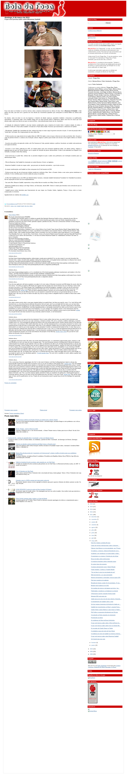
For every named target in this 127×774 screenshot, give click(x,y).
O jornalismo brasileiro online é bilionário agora (103, 561)
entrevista (104, 161)
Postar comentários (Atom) (16, 413)
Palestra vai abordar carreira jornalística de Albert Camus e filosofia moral (36, 444)
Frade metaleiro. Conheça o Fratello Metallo (103, 569)
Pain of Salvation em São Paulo (24, 471)
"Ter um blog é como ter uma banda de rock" (103, 572)
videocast (103, 162)
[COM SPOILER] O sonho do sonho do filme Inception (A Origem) (33, 489)
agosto (93, 527)
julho (92, 530)
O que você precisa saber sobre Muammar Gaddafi (22, 19)
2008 (91, 654)
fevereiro (93, 642)
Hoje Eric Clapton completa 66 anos (100, 543)
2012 (91, 512)
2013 (91, 509)
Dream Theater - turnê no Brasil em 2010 (27, 429)
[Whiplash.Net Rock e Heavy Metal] (89, 245)
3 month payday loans (43, 353)
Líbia (25, 206)
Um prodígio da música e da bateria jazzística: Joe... (105, 588)
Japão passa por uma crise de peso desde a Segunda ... (106, 599)
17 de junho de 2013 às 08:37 (15, 379)
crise (15, 206)
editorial (99, 161)
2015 (91, 504)
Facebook (90, 147)
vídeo (107, 163)
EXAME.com (24, 195)
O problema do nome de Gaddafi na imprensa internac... (106, 633)
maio (92, 535)
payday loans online (61, 331)
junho (93, 532)
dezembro (94, 516)
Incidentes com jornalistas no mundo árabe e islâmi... (105, 553)
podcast (120, 161)
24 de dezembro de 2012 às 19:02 (16, 266)
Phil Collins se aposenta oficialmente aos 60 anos (104, 612)
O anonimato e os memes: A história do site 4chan (104, 556)
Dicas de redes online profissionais (100, 559)
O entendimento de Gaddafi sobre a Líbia (102, 601)
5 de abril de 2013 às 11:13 (15, 297)
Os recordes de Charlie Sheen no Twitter (102, 628)
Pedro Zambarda (101, 665)
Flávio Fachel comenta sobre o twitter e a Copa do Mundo (31, 498)
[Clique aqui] (92, 37)
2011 (91, 514)
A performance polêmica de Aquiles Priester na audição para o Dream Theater (37, 419)
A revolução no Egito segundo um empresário (103, 615)
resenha (97, 163)
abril (92, 538)
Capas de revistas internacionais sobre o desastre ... (105, 545)
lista (28, 206)
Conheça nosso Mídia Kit (95, 30)
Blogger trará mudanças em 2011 (100, 585)
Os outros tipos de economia (99, 564)
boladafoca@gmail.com (94, 145)
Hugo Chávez (12, 215)
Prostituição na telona (97, 617)
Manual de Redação (93, 153)
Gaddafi (18, 206)
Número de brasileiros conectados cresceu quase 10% (105, 577)
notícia (114, 161)
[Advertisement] (18, 396)
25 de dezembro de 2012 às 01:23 (16, 278)
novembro (94, 519)
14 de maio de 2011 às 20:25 (15, 252)
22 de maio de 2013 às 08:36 (15, 313)
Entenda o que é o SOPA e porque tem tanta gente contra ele (32, 480)
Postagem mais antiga (75, 410)
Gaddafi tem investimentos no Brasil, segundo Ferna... (105, 607)
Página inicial (43, 410)
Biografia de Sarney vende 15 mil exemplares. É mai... (105, 583)
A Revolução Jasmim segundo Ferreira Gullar (103, 593)
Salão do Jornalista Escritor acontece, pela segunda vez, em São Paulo (35, 462)
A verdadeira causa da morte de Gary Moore (103, 631)
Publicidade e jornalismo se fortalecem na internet (104, 591)
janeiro (93, 645)
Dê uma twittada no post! (12, 203)
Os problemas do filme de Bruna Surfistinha (103, 620)
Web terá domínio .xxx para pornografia (101, 575)
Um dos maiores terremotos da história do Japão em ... (106, 604)
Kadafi (22, 206)
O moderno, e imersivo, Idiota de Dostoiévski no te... (105, 551)
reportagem (91, 163)
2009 (91, 651)
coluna (12, 206)
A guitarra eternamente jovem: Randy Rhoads (103, 567)
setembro (94, 524)
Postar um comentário (10, 383)
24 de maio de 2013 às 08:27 (15, 335)
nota (109, 161)
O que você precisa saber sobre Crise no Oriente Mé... (105, 625)
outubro (93, 522)
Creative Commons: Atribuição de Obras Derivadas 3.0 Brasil (104, 666)
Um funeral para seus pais (98, 639)
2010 (91, 649)
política (31, 206)
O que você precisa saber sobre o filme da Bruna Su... (105, 623)
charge (89, 161)
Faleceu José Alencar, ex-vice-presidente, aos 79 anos (105, 548)
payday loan (67, 374)
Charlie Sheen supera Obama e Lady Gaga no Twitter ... (106, 609)
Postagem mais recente (11, 410)
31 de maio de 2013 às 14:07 (15, 356)
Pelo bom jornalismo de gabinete (100, 580)
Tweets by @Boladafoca (94, 169)
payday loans (24, 290)
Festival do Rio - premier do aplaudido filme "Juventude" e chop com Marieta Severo (31, 438)
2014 (91, 506)
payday (78, 310)
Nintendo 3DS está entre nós (99, 596)
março (93, 541)
